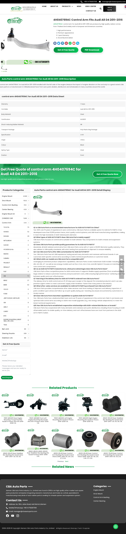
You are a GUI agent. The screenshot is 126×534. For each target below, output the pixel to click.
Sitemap (73, 528)
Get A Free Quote (66, 50)
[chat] (115, 526)
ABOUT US (54, 6)
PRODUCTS (66, 6)
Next (66, 461)
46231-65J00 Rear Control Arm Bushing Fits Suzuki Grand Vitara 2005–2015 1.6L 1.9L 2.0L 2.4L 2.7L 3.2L (88, 455)
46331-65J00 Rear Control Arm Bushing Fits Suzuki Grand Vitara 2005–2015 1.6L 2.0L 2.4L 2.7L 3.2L (63, 455)
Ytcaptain (86, 528)
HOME (44, 6)
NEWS (79, 6)
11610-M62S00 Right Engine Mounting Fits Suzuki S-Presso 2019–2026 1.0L (88, 419)
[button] (100, 8)
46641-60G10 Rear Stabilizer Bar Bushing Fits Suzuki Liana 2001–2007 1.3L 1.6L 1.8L (13, 455)
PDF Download (92, 50)
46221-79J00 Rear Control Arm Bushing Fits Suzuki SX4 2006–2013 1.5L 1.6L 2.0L (113, 455)
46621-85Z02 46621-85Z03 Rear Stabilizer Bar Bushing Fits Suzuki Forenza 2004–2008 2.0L (38, 453)
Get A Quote (109, 8)
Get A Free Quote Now (107, 174)
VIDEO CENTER (90, 6)
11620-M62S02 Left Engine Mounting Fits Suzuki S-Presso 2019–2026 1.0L (63, 419)
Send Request (7, 378)
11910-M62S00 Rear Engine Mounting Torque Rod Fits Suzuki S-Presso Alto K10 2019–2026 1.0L (13, 420)
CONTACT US (91, 11)
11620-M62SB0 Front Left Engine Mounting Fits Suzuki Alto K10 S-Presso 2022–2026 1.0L (38, 420)
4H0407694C (58, 24)
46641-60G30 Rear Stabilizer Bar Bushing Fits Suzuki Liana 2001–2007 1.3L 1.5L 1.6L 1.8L (113, 419)
